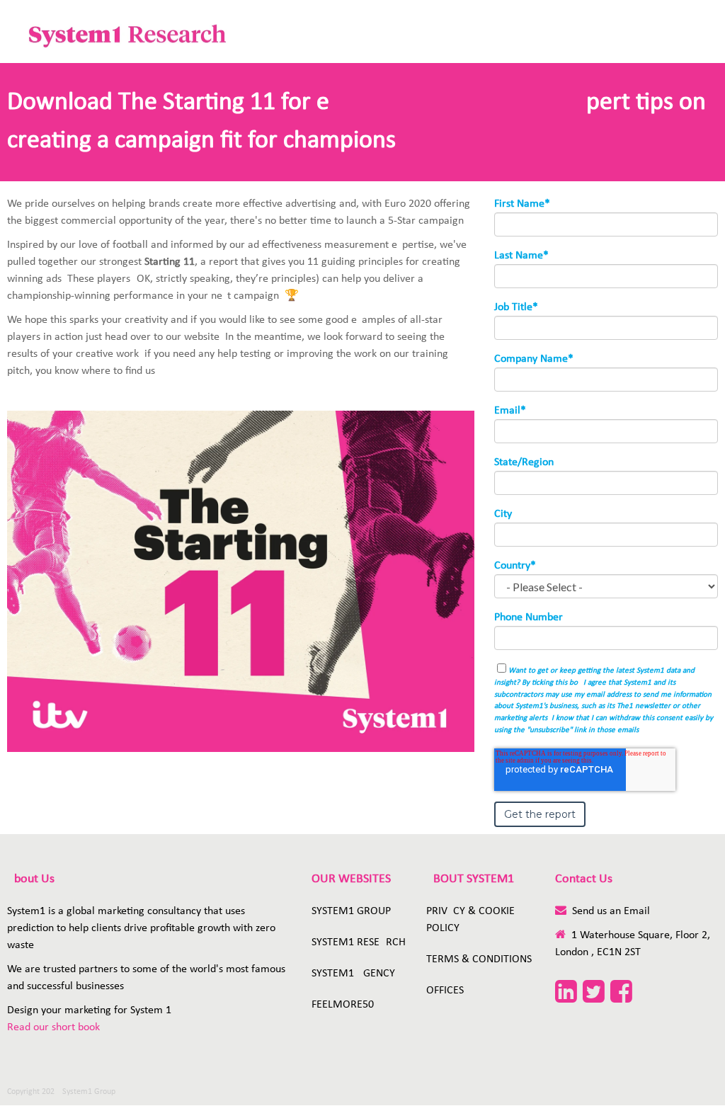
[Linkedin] (566, 994)
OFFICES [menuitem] (445, 990)
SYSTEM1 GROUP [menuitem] (351, 911)
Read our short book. (55, 1027)
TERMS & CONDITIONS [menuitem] (479, 959)
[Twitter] (594, 994)
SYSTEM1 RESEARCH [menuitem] (359, 942)
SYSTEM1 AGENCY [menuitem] (353, 973)
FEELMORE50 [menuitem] (343, 1004)
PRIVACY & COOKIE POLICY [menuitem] (470, 920)
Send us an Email (611, 911)
